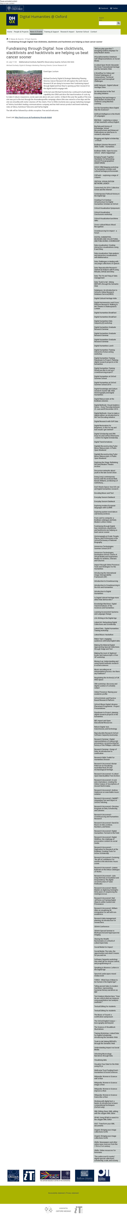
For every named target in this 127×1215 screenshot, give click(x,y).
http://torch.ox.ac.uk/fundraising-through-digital (33, 117)
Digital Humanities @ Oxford (43, 16)
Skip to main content (7, 3)
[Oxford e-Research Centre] (13, 1176)
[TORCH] (55, 1176)
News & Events (17, 39)
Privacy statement (72, 1193)
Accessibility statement (56, 1193)
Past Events (31, 39)
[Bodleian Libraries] (84, 1176)
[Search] (119, 23)
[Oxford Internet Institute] (104, 1176)
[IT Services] (29, 1176)
